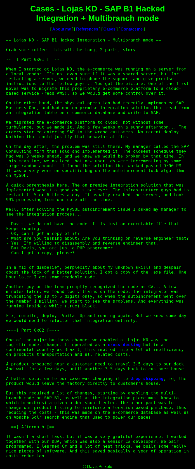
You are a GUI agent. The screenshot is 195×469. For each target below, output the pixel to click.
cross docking (124, 344)
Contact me (132, 29)
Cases (109, 29)
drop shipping (147, 378)
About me (61, 29)
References (87, 29)
